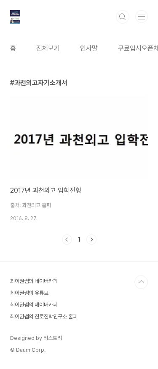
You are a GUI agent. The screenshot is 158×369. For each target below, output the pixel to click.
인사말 (89, 48)
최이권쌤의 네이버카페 (34, 281)
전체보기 (48, 48)
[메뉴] (141, 16)
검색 (122, 17)
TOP (141, 282)
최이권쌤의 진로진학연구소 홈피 (44, 316)
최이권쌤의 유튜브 (29, 293)
